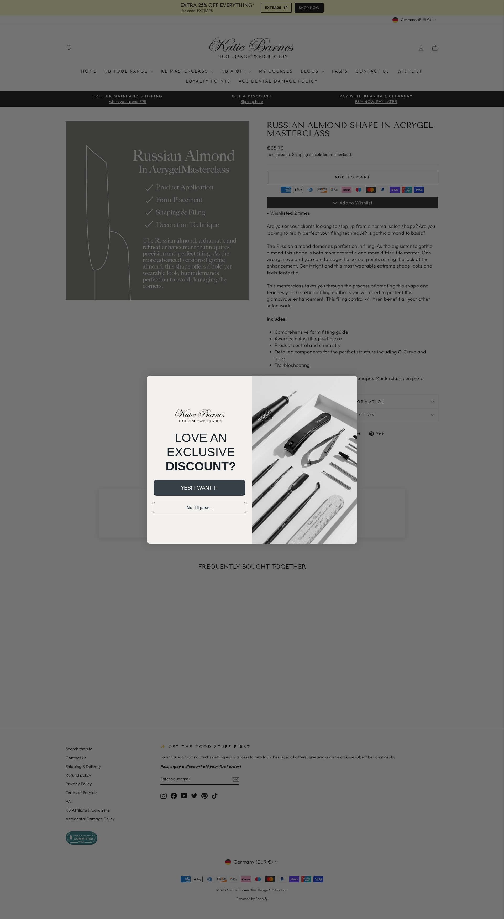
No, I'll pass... (200, 507)
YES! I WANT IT (199, 488)
